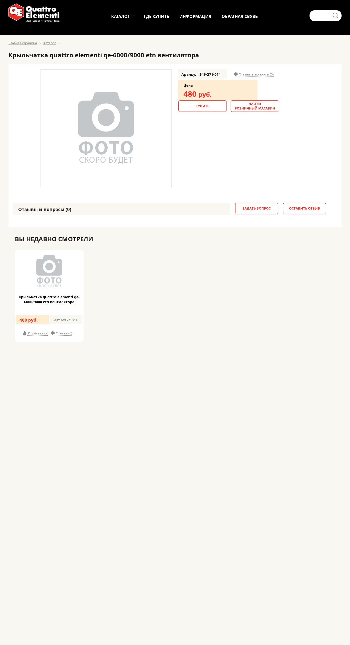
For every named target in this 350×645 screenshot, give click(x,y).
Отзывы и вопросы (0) (256, 74)
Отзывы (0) (64, 333)
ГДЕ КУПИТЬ (156, 16)
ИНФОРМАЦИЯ (195, 16)
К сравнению (37, 333)
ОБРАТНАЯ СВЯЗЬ (240, 16)
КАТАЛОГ (120, 16)
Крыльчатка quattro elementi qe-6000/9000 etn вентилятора (49, 299)
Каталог (49, 43)
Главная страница (22, 43)
